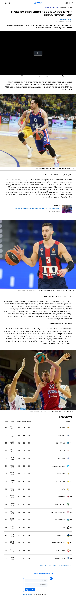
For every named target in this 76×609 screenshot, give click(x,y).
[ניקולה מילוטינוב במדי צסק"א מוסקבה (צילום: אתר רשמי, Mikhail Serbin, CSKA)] (38, 381)
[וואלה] (38, 3)
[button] (66, 3)
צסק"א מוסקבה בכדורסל (64, 565)
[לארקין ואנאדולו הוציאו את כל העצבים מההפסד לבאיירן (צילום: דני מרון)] (38, 132)
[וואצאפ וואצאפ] (9, 3)
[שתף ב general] (6, 3)
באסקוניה (41, 565)
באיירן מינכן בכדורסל (51, 565)
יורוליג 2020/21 (65, 417)
